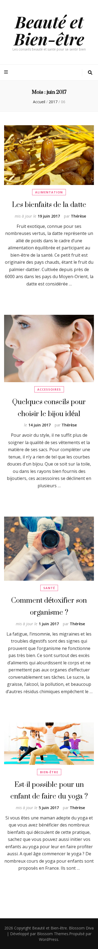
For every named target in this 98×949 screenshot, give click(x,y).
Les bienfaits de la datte (49, 204)
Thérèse (78, 216)
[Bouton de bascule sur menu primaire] (6, 72)
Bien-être (49, 772)
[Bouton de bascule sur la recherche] (90, 72)
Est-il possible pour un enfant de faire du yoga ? (49, 790)
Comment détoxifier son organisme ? (49, 606)
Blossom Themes (52, 933)
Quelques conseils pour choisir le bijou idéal (49, 407)
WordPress (48, 939)
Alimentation (49, 192)
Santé (49, 588)
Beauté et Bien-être (49, 30)
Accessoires (49, 389)
